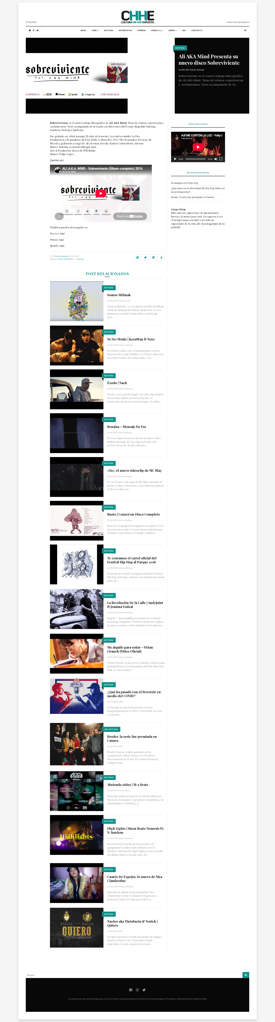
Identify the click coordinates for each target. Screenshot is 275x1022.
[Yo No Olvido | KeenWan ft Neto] (76, 345)
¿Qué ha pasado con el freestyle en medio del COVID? (134, 694)
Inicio (83, 30)
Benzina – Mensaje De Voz (126, 426)
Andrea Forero (124, 301)
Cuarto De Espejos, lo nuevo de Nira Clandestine (134, 878)
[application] (198, 147)
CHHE (94, 30)
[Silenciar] (215, 159)
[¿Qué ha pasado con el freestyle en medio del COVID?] (76, 695)
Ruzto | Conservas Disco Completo (133, 514)
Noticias (108, 30)
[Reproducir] (175, 159)
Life (184, 30)
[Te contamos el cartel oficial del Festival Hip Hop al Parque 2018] (76, 564)
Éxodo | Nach (117, 383)
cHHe (120, 702)
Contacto (196, 30)
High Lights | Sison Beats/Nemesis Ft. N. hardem (135, 830)
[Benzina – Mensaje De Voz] (76, 432)
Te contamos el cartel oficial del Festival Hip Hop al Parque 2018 (131, 560)
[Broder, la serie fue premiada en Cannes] (76, 743)
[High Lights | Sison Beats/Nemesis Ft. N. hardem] (76, 834)
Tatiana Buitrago (197, 70)
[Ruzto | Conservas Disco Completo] (76, 520)
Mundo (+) (156, 30)
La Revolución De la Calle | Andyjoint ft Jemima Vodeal (135, 604)
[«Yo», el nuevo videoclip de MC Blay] (76, 476)
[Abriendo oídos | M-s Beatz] (76, 790)
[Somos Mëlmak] (76, 301)
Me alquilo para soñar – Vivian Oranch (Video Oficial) (130, 649)
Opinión (141, 30)
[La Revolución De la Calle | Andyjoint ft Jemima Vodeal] (76, 608)
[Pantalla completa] (220, 159)
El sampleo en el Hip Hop (184, 182)
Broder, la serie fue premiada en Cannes (132, 738)
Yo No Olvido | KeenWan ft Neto (131, 339)
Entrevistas (125, 30)
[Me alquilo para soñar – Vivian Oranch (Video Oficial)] (76, 653)
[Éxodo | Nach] (76, 389)
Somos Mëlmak (119, 295)
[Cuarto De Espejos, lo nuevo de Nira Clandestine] (76, 882)
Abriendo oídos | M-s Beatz (127, 784)
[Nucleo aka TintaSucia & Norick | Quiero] (76, 927)
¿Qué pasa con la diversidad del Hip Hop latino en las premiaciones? (198, 190)
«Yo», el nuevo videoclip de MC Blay (134, 470)
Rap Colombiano (66, 259)
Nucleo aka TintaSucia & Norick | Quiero (132, 923)
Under (171, 30)
